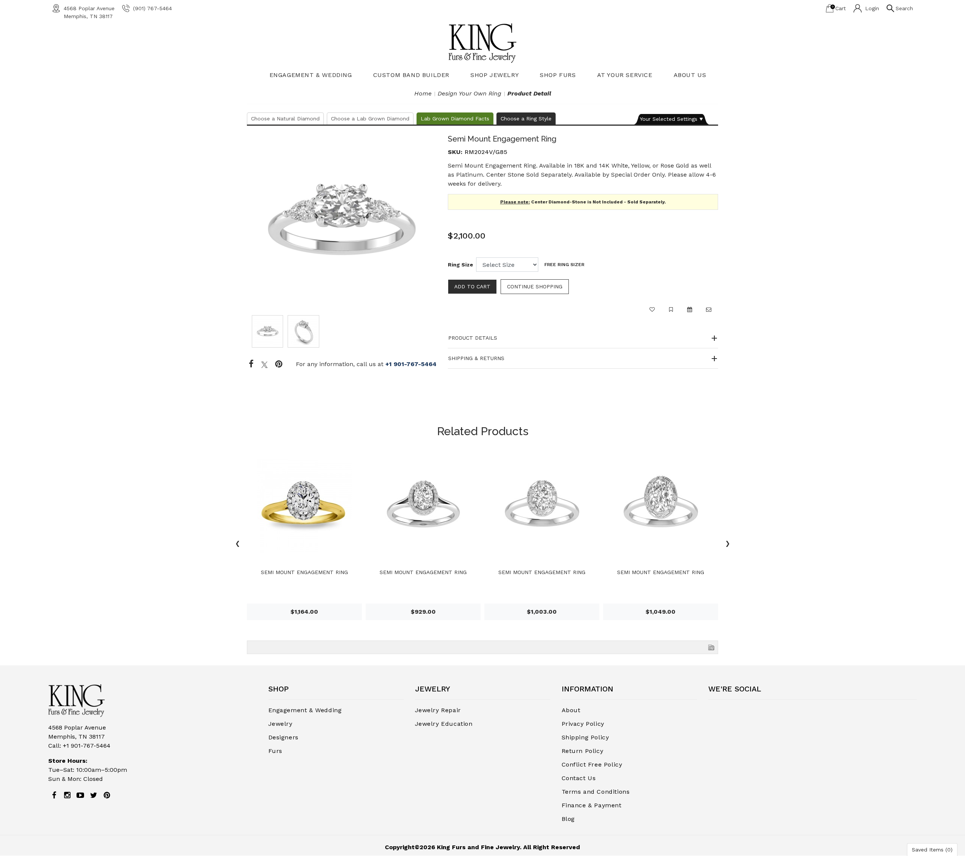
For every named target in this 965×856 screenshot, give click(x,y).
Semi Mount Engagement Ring (304, 572)
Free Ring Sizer (564, 264)
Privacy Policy (583, 723)
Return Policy (583, 750)
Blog (568, 818)
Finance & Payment (592, 805)
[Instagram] (67, 795)
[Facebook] (251, 364)
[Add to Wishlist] (652, 312)
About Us (690, 75)
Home (423, 93)
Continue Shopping (534, 286)
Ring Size (460, 265)
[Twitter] (264, 364)
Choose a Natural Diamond (285, 118)
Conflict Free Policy (592, 764)
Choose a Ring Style (526, 118)
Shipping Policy (585, 737)
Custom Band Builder (411, 75)
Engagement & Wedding (311, 75)
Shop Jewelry (494, 75)
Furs (275, 750)
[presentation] (237, 544)
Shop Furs (558, 75)
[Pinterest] (106, 795)
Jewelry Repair (438, 710)
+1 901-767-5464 (411, 364)
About (571, 710)
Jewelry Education (444, 723)
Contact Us (579, 778)
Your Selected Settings (668, 119)
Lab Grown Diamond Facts (455, 118)
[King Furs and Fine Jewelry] (482, 42)
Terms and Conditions (596, 791)
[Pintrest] (278, 364)
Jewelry (280, 723)
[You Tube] (80, 795)
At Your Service (625, 75)
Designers (283, 737)
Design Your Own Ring (469, 93)
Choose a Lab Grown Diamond (370, 118)
